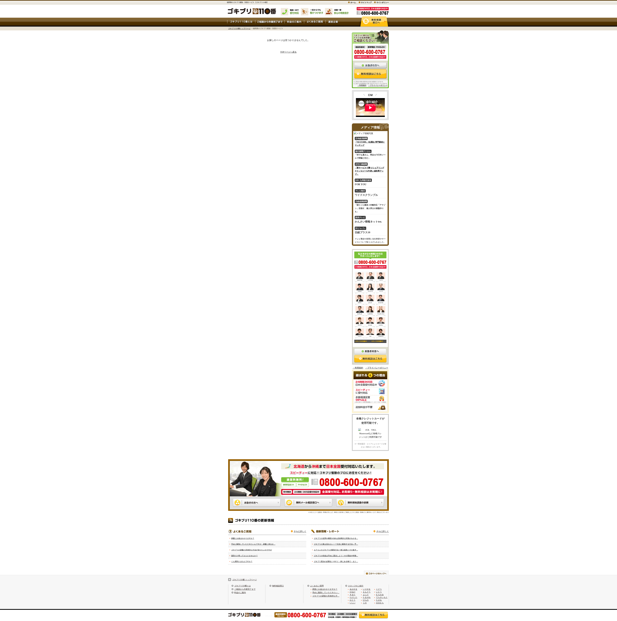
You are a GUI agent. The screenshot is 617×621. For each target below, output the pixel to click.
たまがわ (367, 597)
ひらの (366, 600)
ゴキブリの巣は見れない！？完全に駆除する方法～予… (336, 544)
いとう (379, 592)
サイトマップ (366, 2)
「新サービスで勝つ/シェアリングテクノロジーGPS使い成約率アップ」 (369, 171)
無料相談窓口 (278, 586)
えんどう (367, 592)
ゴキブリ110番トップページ (239, 28)
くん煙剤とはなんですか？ (241, 561)
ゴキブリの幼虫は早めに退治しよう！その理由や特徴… (336, 556)
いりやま (367, 589)
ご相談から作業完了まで (244, 589)
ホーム (353, 2)
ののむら (380, 603)
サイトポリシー (382, 2)
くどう (379, 589)
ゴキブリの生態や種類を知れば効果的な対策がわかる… (336, 538)
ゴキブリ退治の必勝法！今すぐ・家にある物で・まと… (336, 561)
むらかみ (380, 595)
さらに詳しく (300, 531)
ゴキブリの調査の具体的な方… (325, 596)
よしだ (366, 595)
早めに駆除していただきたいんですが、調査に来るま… (253, 544)
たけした (353, 597)
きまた (352, 595)
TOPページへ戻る (288, 52)
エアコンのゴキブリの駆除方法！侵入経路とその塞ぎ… (336, 550)
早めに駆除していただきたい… (325, 592)
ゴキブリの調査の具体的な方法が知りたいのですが (251, 550)
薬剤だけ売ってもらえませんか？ (244, 556)
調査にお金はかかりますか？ (242, 538)
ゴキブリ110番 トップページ (244, 580)
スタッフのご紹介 (355, 586)
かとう (352, 600)
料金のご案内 (240, 592)
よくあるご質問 (317, 586)
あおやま (353, 589)
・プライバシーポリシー (378, 85)
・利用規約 (362, 85)
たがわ (379, 600)
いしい (352, 603)
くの (365, 603)
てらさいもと (382, 597)
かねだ (352, 592)
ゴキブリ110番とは (242, 586)
